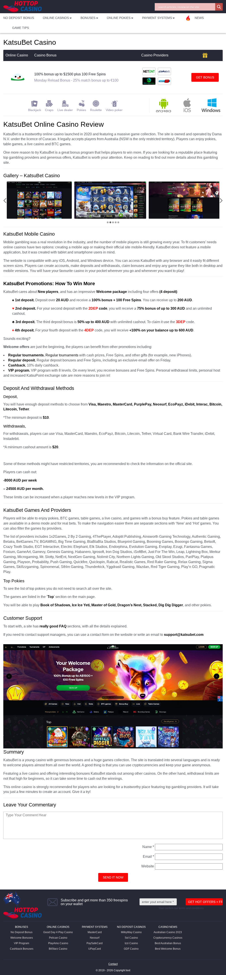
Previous (4, 200)
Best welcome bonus (168, 948)
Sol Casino (131, 937)
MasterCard (95, 932)
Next (221, 200)
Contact (113, 964)
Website (147, 866)
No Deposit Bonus (18, 18)
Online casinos (58, 926)
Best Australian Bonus (168, 943)
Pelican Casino (58, 937)
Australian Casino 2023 (168, 932)
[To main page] (22, 6)
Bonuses (21, 926)
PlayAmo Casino (58, 943)
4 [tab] (116, 222)
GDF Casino (131, 948)
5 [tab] (118, 222)
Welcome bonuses (21, 937)
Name (148, 847)
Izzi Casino (131, 943)
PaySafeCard (95, 943)
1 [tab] (108, 222)
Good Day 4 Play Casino (58, 932)
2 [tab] (110, 222)
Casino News (167, 926)
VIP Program (21, 943)
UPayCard (94, 948)
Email (148, 856)
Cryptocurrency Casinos (167, 937)
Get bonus (205, 77)
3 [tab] (113, 222)
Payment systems (94, 926)
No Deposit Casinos (131, 926)
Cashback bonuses (21, 948)
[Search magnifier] (219, 7)
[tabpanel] (39, 200)
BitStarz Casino (58, 948)
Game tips (20, 28)
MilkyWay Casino (131, 932)
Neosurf (94, 937)
